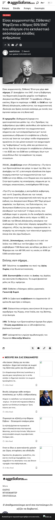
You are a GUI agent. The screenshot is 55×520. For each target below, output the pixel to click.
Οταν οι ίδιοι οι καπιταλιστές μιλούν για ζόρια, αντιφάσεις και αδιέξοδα (19, 449)
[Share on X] (8, 45)
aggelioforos (14, 51)
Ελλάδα (6, 15)
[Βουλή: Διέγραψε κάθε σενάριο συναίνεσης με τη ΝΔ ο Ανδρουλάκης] (46, 398)
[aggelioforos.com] (21, 2)
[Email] (12, 45)
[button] (5, 2)
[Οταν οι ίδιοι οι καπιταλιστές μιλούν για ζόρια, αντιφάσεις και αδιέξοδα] (46, 454)
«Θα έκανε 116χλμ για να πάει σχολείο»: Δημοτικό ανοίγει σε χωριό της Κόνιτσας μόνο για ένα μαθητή (20, 365)
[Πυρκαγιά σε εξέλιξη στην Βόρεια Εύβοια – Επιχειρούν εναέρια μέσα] (46, 424)
